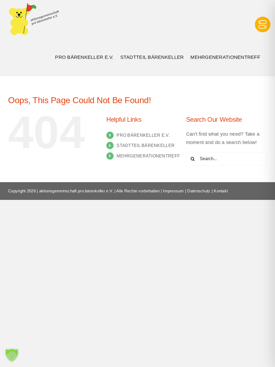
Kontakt (221, 191)
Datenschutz (198, 191)
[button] (12, 355)
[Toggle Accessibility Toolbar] (262, 24)
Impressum (173, 191)
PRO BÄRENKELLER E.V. (143, 135)
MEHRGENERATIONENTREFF (148, 156)
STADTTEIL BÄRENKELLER (146, 145)
